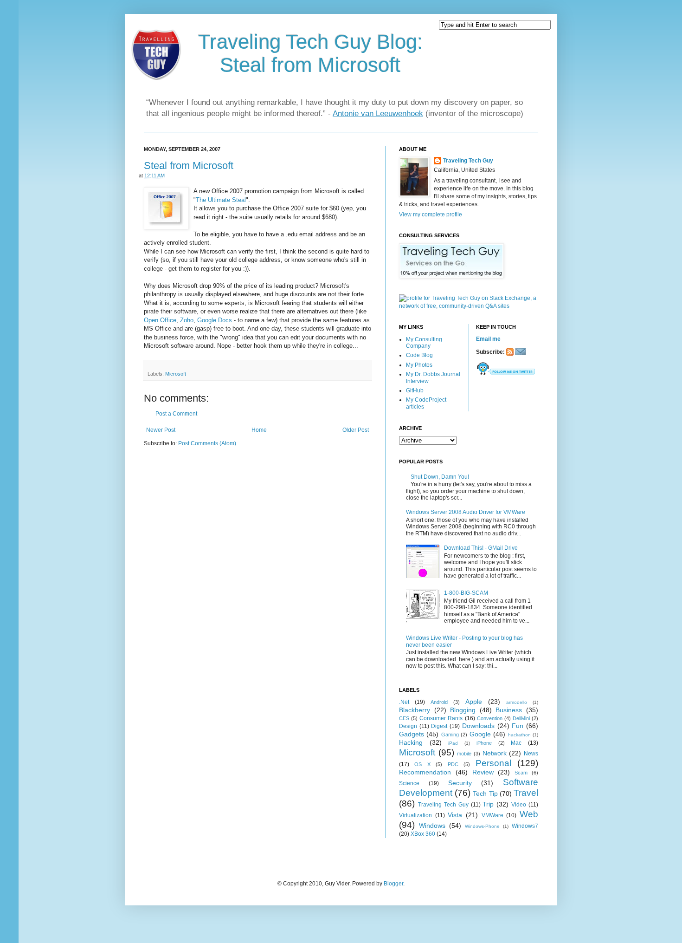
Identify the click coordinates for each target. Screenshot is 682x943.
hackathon (519, 734)
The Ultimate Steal (221, 199)
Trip (488, 804)
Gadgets (411, 734)
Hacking (411, 742)
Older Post (355, 430)
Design (408, 726)
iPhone (484, 743)
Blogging (463, 710)
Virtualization (415, 815)
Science (409, 783)
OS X (422, 764)
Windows (432, 825)
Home (259, 430)
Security (460, 783)
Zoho (186, 320)
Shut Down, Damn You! (440, 477)
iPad (453, 743)
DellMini (521, 718)
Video (518, 804)
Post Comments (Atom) (207, 443)
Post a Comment (176, 413)
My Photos (419, 365)
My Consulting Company (424, 342)
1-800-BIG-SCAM (466, 593)
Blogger (393, 883)
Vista (455, 815)
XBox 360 (423, 834)
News (531, 753)
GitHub (415, 390)
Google (480, 734)
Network (495, 753)
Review (483, 772)
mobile (464, 753)
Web (529, 814)
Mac (516, 743)
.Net (404, 702)
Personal (493, 763)
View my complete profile (430, 214)
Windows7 (525, 826)
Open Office (160, 320)
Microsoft (175, 374)
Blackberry (414, 710)
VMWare (492, 815)
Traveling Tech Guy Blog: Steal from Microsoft (310, 53)
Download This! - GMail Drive (481, 548)
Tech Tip (485, 793)
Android (439, 702)
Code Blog (419, 355)
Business (508, 710)
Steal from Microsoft (188, 165)
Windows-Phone (482, 826)
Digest (439, 726)
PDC (453, 764)
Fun (517, 725)
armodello (516, 702)
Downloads (478, 725)
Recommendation (425, 772)
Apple (473, 701)
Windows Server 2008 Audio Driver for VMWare (465, 512)
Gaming (450, 734)
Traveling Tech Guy (468, 160)
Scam (521, 772)
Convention (489, 718)
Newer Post (160, 430)
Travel (526, 793)
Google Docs (214, 320)
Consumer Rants (441, 718)
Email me (488, 339)
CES (404, 718)
